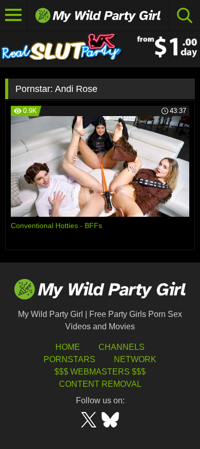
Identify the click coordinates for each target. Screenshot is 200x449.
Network (135, 359)
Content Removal (100, 384)
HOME (67, 347)
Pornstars (69, 359)
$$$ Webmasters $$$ (100, 371)
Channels (121, 347)
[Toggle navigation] (13, 15)
